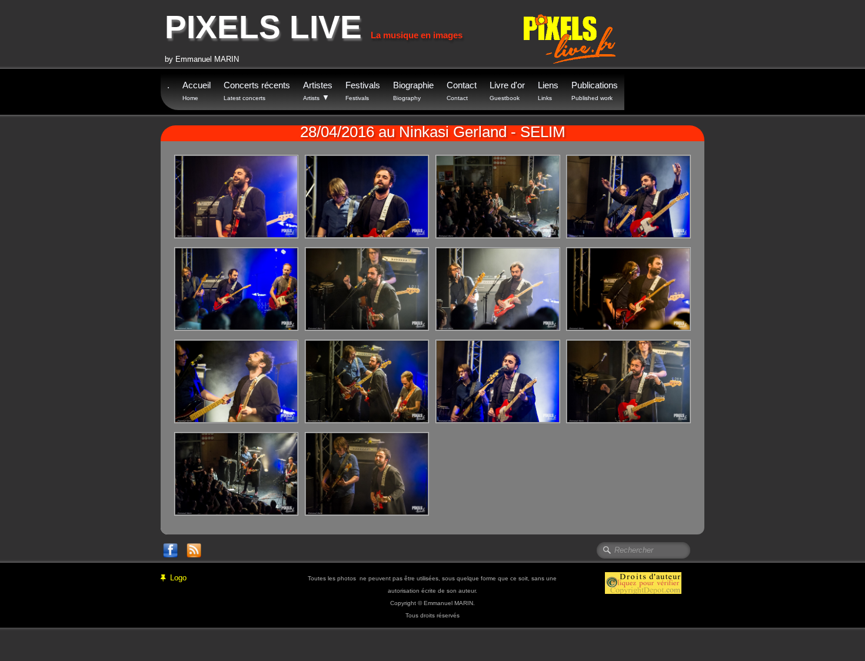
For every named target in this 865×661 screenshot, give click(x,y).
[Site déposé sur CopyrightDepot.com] (643, 582)
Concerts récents (257, 90)
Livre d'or (507, 90)
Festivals (362, 90)
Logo (178, 577)
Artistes (317, 91)
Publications (594, 90)
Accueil (196, 90)
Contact (462, 90)
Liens (548, 90)
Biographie (413, 90)
